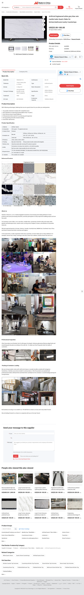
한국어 (64, 583)
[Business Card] (80, 79)
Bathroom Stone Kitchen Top (54, 567)
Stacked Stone (45, 538)
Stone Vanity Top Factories (67, 563)
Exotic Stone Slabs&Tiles (8, 535)
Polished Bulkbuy (7, 571)
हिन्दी (73, 583)
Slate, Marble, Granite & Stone (26, 12)
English (13, 583)
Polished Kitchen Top (38, 567)
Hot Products (7, 580)
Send (15, 456)
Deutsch (48, 583)
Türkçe (34, 585)
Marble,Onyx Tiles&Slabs (28, 532)
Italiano (43, 583)
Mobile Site (39, 581)
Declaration (59, 588)
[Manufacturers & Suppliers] (42, 2)
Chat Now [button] (66, 35)
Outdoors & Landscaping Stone (30, 538)
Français (30, 583)
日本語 (69, 583)
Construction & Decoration (12, 12)
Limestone (44, 535)
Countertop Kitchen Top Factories (30, 563)
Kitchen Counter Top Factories (10, 563)
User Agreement (51, 588)
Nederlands (54, 583)
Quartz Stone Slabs (46, 12)
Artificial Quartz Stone (38, 555)
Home (3, 12)
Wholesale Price (49, 580)
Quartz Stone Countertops (23, 555)
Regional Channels (66, 580)
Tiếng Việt (39, 585)
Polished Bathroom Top (23, 567)
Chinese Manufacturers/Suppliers (27, 580)
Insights (45, 581)
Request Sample (76, 39)
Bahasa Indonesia (47, 585)
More (3, 574)
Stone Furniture (66, 538)
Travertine (64, 535)
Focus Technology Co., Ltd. (31, 588)
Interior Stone (65, 532)
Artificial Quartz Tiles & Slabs (49, 532)
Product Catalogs (24, 529)
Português (24, 583)
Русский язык (37, 583)
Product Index (75, 580)
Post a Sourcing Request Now (21, 459)
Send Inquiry (54, 35)
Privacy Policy (66, 588)
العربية (60, 583)
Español (18, 583)
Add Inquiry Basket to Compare (24, 54)
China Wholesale (40, 580)
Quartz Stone (37, 12)
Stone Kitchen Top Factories (49, 563)
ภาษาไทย (78, 583)
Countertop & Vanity (27, 535)
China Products (14, 580)
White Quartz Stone (8, 555)
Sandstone (4, 538)
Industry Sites (58, 580)
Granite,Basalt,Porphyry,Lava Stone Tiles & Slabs (14, 532)
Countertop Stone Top (8, 567)
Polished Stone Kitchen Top (72, 567)
